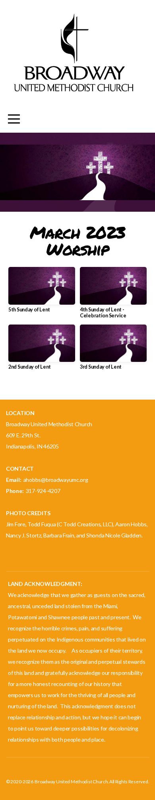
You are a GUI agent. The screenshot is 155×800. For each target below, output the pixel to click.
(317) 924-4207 (25, 546)
